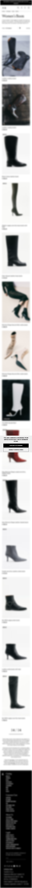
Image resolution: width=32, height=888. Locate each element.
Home (3, 11)
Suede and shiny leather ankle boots (13, 571)
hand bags (12, 763)
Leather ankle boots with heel (11, 669)
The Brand (9, 817)
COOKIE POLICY (10, 835)
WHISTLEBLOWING (10, 846)
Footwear (8, 11)
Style (13, 11)
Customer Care (10, 805)
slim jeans (12, 760)
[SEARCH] (18, 8)
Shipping (8, 797)
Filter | (6, 28)
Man (7, 787)
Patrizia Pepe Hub (11, 823)
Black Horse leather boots (10, 176)
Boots (17, 11)
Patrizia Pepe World (11, 821)
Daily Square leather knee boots (12, 276)
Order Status (10, 809)
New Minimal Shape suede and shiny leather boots (14, 472)
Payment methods (11, 801)
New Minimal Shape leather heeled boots (15, 522)
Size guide (9, 807)
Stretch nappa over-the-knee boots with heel (14, 226)
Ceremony (9, 785)
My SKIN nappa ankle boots (11, 620)
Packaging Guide (10, 826)
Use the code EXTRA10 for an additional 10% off (16, 2)
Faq (7, 803)
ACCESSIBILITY (10, 842)
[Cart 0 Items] (29, 8)
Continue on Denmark (16, 445)
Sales (7, 791)
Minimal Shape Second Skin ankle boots (15, 325)
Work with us (10, 825)
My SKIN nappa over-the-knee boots (13, 718)
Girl (7, 789)
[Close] (30, 2)
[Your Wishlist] (25, 7)
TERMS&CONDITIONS (11, 839)
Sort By (28, 28)
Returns (8, 799)
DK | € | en (9, 861)
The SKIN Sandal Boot (9, 423)
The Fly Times (9, 819)
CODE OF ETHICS (10, 840)
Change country (10, 828)
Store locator (10, 811)
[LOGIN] (22, 8)
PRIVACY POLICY (10, 837)
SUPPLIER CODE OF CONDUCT (13, 848)
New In (8, 776)
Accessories (9, 783)
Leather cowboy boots (9, 78)
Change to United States (16, 449)
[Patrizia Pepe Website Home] (5, 8)
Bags (7, 780)
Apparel (8, 778)
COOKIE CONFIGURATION (12, 844)
